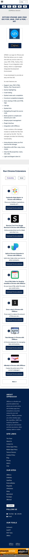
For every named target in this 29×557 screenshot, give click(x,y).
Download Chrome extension (14, 208)
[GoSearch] (9, 6)
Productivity (10, 178)
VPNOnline (9, 488)
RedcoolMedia (10, 483)
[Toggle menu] (2, 1)
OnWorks (9, 477)
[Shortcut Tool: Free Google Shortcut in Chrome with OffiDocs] (15, 222)
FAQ (7, 466)
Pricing (8, 460)
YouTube (11, 514)
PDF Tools (9, 533)
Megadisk (9, 486)
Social (21, 178)
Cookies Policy (10, 455)
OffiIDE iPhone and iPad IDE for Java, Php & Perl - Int (14, 19)
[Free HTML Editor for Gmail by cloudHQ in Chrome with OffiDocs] (15, 278)
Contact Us (9, 444)
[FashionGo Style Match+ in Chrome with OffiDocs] (15, 194)
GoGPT (8, 530)
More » (14, 381)
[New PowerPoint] (25, 6)
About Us (9, 441)
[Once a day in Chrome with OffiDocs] (15, 306)
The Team (9, 438)
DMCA (8, 463)
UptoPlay (9, 480)
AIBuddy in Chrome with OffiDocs (14, 365)
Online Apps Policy (11, 446)
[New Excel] (20, 6)
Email (10, 516)
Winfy (8, 491)
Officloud (9, 499)
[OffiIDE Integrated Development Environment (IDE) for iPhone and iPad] (14, 34)
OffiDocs (8, 475)
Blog (7, 457)
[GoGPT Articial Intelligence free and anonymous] (4, 6)
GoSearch (9, 527)
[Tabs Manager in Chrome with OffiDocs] (15, 334)
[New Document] (14, 6)
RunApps (9, 497)
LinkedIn (19, 514)
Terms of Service (11, 452)
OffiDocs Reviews (11, 544)
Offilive (8, 535)
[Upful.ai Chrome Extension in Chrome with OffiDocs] (15, 250)
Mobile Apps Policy (11, 449)
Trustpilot (10, 505)
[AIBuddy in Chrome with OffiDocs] (15, 362)
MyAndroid (9, 494)
